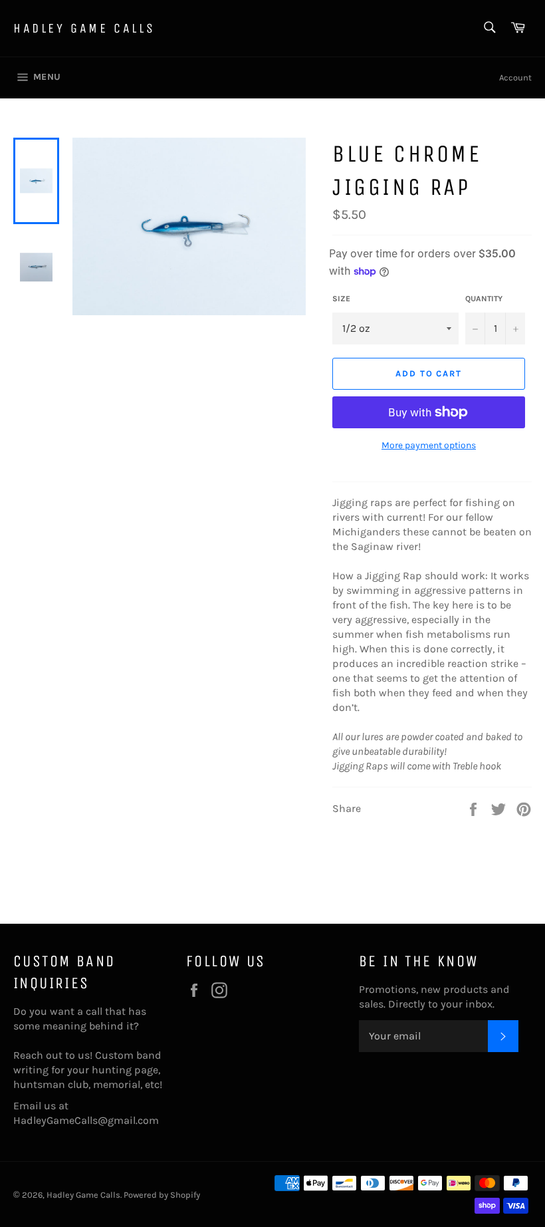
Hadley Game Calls (84, 28)
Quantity (483, 298)
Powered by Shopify (162, 1195)
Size (341, 298)
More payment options (429, 445)
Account (515, 77)
